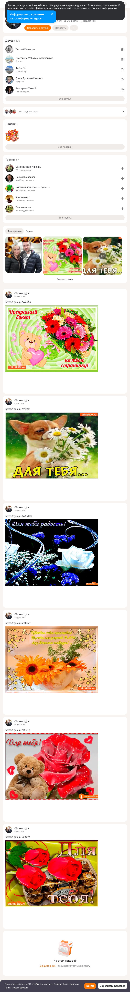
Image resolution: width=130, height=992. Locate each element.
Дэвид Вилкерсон (26, 176)
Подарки (11, 124)
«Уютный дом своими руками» (33, 187)
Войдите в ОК (48, 965)
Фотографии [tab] (14, 231)
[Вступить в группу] (123, 168)
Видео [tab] (29, 231)
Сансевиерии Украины (28, 166)
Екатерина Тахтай (26, 88)
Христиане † (23, 197)
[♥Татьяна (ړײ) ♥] (8, 294)
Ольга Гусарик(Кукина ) (29, 78)
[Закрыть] (51, 15)
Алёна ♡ (20, 68)
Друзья (10, 40)
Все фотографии (65, 279)
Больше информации (104, 8)
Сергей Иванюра (25, 49)
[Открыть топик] (65, 302)
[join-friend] (123, 49)
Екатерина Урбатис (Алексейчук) (34, 57)
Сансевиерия (23, 207)
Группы (10, 159)
